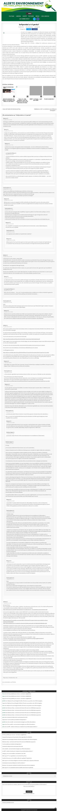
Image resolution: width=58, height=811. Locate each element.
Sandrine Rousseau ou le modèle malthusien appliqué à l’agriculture (17, 758)
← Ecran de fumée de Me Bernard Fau (10, 109)
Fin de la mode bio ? (49, 99)
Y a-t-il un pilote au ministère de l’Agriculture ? (16, 719)
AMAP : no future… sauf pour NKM (36, 99)
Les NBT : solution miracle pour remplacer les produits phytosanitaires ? (22, 726)
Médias (37, 16)
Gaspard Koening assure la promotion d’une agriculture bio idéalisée (17, 737)
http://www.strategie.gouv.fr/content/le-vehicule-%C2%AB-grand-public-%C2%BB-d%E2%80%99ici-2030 (25, 623)
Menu (29, 13)
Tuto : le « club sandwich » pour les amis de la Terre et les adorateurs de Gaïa (22, 100)
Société (25, 16)
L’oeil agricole (45, 16)
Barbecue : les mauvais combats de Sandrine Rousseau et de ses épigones (18, 765)
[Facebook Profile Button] (38, 19)
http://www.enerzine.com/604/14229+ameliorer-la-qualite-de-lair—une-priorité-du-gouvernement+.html (25, 609)
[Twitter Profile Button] (34, 19)
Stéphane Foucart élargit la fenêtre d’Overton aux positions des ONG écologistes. (25, 701)
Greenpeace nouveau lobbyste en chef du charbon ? (13, 763)
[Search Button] (32, 19)
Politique (11, 16)
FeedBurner (31, 793)
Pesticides (31, 16)
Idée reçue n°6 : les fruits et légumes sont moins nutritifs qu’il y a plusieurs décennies (20, 760)
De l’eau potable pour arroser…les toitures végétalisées (19, 693)
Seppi (3, 698)
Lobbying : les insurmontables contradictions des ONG (14, 753)
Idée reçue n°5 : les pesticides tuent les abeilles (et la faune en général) (17, 767)
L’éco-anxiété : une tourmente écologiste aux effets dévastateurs (22, 722)
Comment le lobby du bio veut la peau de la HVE (17, 717)
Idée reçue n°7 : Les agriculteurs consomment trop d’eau (14, 755)
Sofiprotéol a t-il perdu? (29, 24)
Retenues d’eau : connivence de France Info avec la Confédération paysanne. (24, 708)
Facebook (35, 29)
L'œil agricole (37, 27)
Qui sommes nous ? (24, 19)
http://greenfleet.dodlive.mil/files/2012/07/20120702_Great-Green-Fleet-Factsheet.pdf (21, 339)
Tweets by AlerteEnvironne (8, 802)
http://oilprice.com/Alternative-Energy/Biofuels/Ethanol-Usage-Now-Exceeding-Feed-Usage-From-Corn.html (26, 352)
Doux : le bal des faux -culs (11, 677)
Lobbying (18, 16)
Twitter (29, 29)
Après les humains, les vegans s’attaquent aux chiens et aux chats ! (9, 100)
